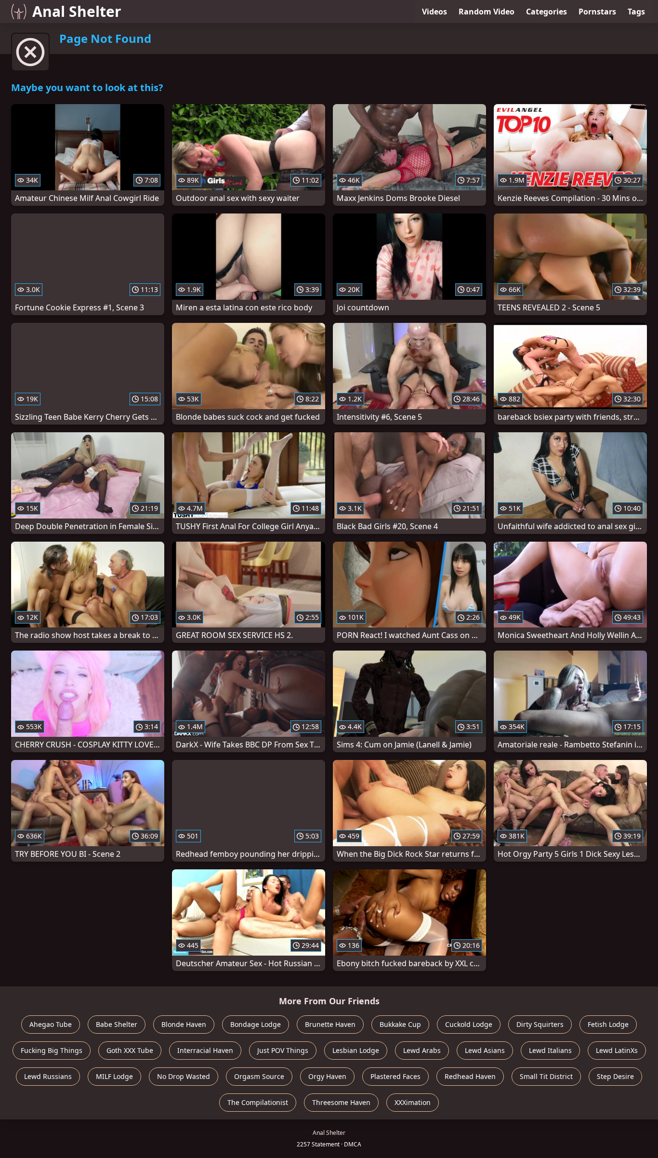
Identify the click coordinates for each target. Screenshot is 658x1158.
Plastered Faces (395, 1076)
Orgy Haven (327, 1076)
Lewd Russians (48, 1076)
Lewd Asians (485, 1050)
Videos (434, 11)
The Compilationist (257, 1102)
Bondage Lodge (255, 1024)
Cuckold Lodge (468, 1024)
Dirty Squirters (540, 1024)
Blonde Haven (183, 1024)
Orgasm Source (259, 1076)
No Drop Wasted (183, 1076)
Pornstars (597, 11)
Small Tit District (546, 1076)
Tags (636, 11)
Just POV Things (282, 1050)
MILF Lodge (114, 1076)
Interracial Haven (205, 1050)
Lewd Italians (550, 1050)
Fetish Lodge (608, 1024)
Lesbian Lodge (355, 1050)
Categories (546, 11)
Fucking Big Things (51, 1050)
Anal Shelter (76, 11)
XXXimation (413, 1102)
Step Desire (615, 1076)
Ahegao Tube (50, 1024)
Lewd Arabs (422, 1050)
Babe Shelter (116, 1024)
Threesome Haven (341, 1102)
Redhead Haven (470, 1076)
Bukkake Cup (400, 1024)
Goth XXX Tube (129, 1050)
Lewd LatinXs (617, 1050)
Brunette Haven (330, 1024)
